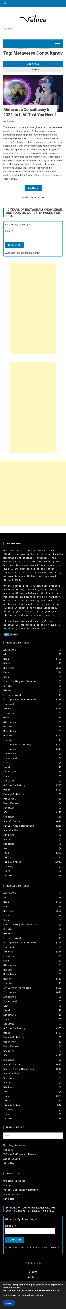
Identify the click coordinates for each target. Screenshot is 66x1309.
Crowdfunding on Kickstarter (22, 681)
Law (5, 762)
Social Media (11, 821)
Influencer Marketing (17, 744)
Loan (6, 776)
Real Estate (11, 803)
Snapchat (8, 816)
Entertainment (12, 695)
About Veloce (11, 1158)
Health (7, 726)
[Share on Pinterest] (39, 197)
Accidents (9, 650)
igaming (8, 740)
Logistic (8, 780)
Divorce (8, 690)
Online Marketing (14, 785)
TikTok (7, 857)
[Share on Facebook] (32, 197)
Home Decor (10, 731)
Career (7, 672)
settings (38, 1295)
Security (8, 807)
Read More (33, 188)
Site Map (8, 1163)
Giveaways (9, 722)
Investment (10, 758)
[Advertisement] (33, 308)
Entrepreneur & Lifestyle (20, 699)
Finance (8, 708)
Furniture (9, 713)
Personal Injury (13, 794)
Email (9, 231)
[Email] (43, 197)
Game (6, 717)
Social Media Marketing (18, 825)
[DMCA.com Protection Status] (11, 634)
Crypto (7, 686)
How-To (7, 735)
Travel (7, 871)
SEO (5, 812)
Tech (6, 853)
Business (11, 121)
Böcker (7, 663)
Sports (7, 839)
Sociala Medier (13, 830)
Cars (6, 677)
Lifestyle (9, 771)
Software (8, 834)
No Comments (33, 70)
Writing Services (14, 1145)
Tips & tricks (12, 862)
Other (6, 789)
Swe (5, 848)
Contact (8, 1149)
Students (8, 843)
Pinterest (9, 798)
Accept (9, 1303)
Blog (6, 659)
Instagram (9, 749)
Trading (8, 866)
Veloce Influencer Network (20, 1154)
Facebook (8, 704)
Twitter (8, 875)
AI (4, 654)
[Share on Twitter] (35, 197)
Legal (6, 767)
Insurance (9, 753)
